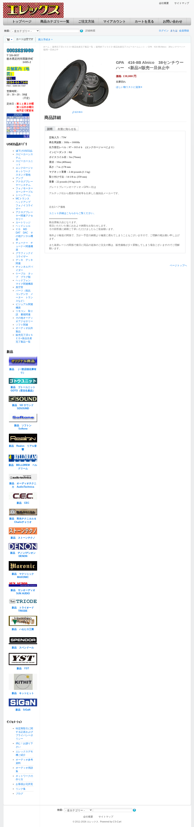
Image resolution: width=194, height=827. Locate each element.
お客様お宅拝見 (24, 784)
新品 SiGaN (23, 709)
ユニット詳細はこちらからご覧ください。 (72, 213)
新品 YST (23, 668)
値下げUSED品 (24, 150)
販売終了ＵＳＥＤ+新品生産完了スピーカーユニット (120, 47)
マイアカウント (114, 21)
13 (18, 125)
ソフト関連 (22, 324)
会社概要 (164, 3)
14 (21, 125)
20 (18, 128)
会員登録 (184, 30)
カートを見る (144, 21)
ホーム (46, 47)
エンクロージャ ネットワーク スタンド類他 (25, 171)
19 (14, 128)
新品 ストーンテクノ (23, 537)
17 (8, 128)
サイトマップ (181, 3)
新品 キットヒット (23, 693)
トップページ (21, 21)
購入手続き (44, 39)
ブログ (19, 793)
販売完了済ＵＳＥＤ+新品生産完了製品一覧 (72, 47)
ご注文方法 (86, 21)
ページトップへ (178, 265)
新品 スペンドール (23, 647)
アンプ (19, 178)
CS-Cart (117, 821)
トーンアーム (23, 195)
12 (14, 125)
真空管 (19, 287)
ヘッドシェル (23, 225)
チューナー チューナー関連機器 (24, 246)
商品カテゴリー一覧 (54, 21)
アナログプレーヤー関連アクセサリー (24, 215)
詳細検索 (90, 30)
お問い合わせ (172, 21)
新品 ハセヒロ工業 (23, 629)
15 (24, 125)
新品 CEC (24, 502)
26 (14, 130)
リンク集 (21, 788)
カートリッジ (24, 222)
